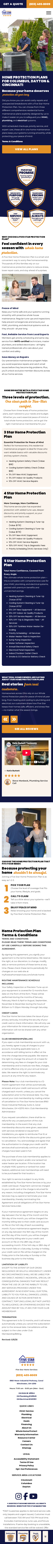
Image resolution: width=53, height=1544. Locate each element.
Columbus (26, 1483)
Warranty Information (26, 1434)
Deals (26, 1421)
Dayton (26, 1486)
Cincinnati (26, 1480)
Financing (26, 1424)
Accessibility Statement (26, 1459)
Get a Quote (13, 4)
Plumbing (26, 1414)
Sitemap (26, 1448)
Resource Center (26, 1437)
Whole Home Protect (26, 1431)
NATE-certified (21, 341)
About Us (26, 1427)
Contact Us (27, 1444)
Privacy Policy (26, 1465)
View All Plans (26, 149)
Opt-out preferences (26, 1469)
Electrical (27, 1417)
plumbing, (7, 120)
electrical (22, 120)
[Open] (48, 13)
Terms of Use (26, 1462)
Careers (26, 1441)
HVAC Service (26, 1411)
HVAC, (45, 117)
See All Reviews (26, 729)
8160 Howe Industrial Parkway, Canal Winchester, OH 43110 (26, 1382)
